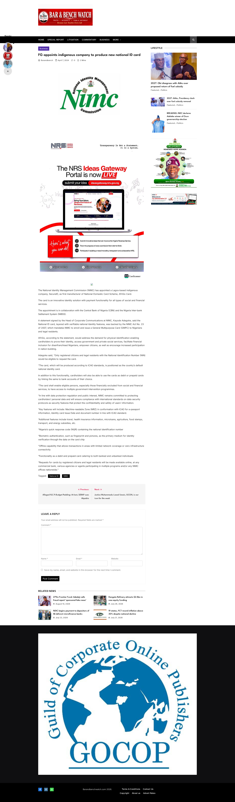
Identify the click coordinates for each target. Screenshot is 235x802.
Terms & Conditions (131, 789)
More (116, 39)
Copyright (124, 793)
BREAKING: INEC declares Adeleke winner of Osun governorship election (179, 116)
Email (79, 558)
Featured (155, 90)
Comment (46, 525)
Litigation (72, 39)
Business (104, 39)
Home (41, 39)
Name (44, 558)
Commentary (89, 39)
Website (114, 558)
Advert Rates (149, 793)
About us (136, 793)
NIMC (66, 476)
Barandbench (47, 60)
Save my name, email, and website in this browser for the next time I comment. (82, 570)
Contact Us (148, 789)
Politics (164, 90)
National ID (54, 476)
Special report (55, 39)
